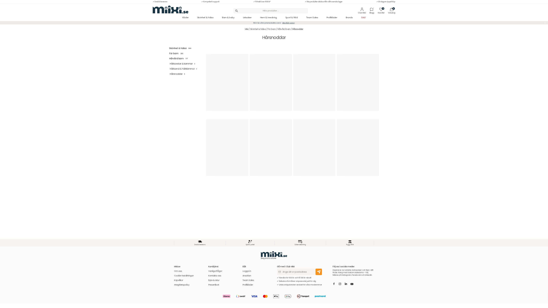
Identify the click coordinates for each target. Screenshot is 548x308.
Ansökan (247, 275)
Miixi (246, 29)
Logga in (247, 271)
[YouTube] (351, 284)
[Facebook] (334, 284)
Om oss (178, 271)
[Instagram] (340, 284)
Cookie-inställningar (184, 275)
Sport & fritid (291, 17)
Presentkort (213, 285)
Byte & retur (213, 280)
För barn (272, 29)
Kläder (185, 17)
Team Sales (312, 17)
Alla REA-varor (288, 23)
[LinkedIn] (346, 284)
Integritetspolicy (181, 285)
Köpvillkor (178, 280)
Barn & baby (228, 17)
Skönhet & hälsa (205, 17)
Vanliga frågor (215, 271)
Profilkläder (332, 17)
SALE (363, 17)
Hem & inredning (268, 17)
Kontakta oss (214, 275)
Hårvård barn (284, 29)
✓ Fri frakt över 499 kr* (262, 1)
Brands (349, 17)
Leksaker (247, 17)
